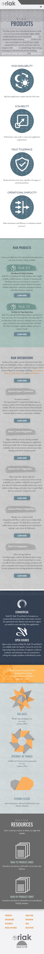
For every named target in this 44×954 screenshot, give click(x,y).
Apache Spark (37, 370)
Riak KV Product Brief (22, 897)
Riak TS (28, 39)
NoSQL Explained (11, 927)
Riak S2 (15, 47)
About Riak (29, 915)
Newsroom (29, 919)
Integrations (9, 919)
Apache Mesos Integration (21, 508)
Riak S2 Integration (17, 546)
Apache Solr (22, 53)
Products (8, 915)
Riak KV (35, 36)
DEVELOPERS (30, 927)
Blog (27, 923)
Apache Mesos (36, 53)
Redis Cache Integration (20, 431)
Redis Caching (12, 53)
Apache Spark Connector (20, 391)
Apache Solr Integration (20, 468)
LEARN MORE (22, 295)
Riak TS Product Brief (22, 862)
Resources (9, 923)
